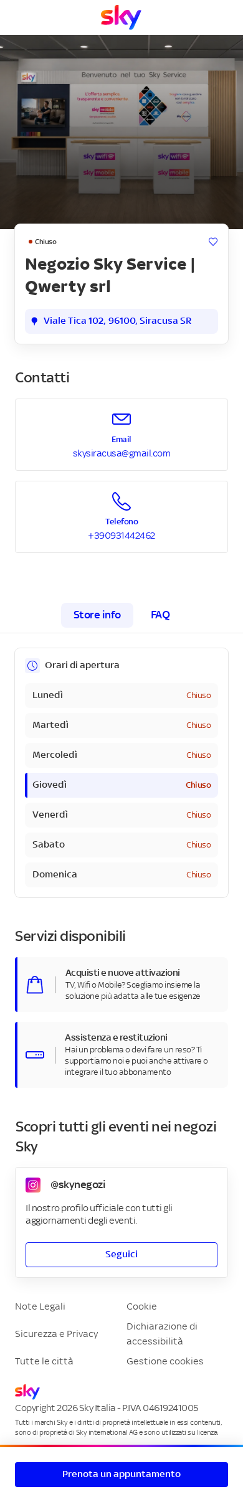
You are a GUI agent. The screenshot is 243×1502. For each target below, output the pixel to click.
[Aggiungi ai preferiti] (213, 241)
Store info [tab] (97, 615)
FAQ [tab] (160, 615)
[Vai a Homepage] (121, 17)
